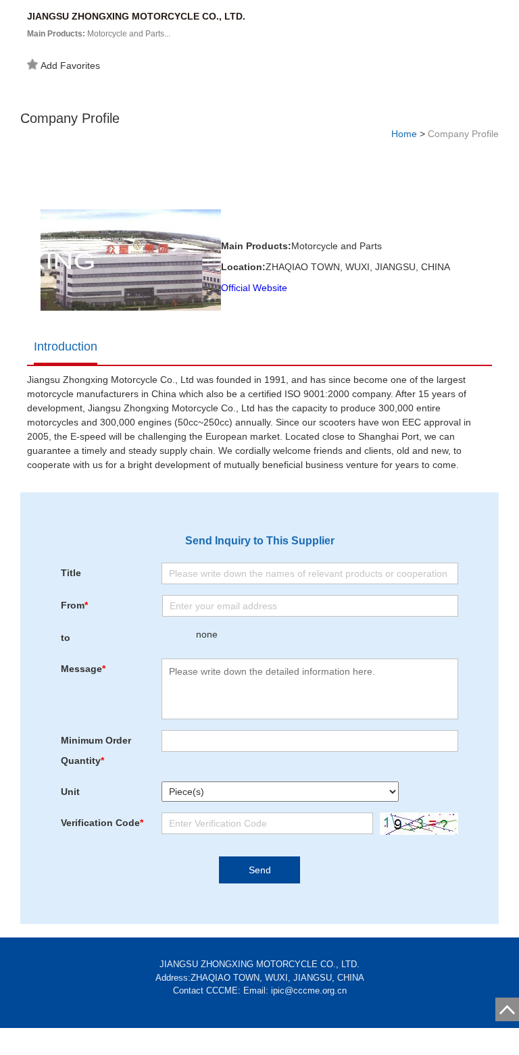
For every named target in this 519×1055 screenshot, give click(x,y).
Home (404, 133)
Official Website (254, 287)
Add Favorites (70, 65)
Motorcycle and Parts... (98, 33)
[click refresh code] (415, 824)
